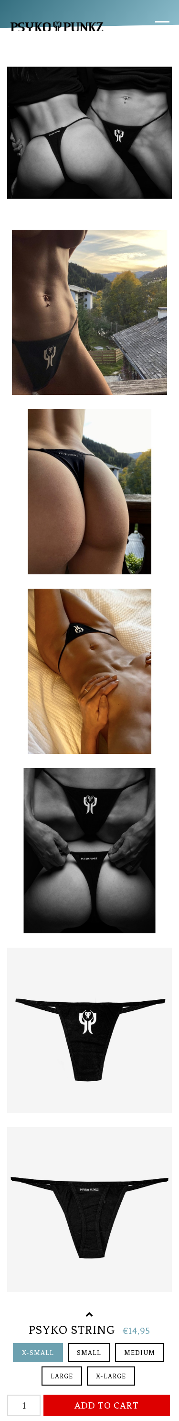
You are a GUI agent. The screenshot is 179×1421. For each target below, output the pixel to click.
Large (62, 1376)
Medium (139, 1352)
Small (89, 1352)
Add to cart (106, 1405)
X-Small (38, 1352)
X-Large (111, 1376)
